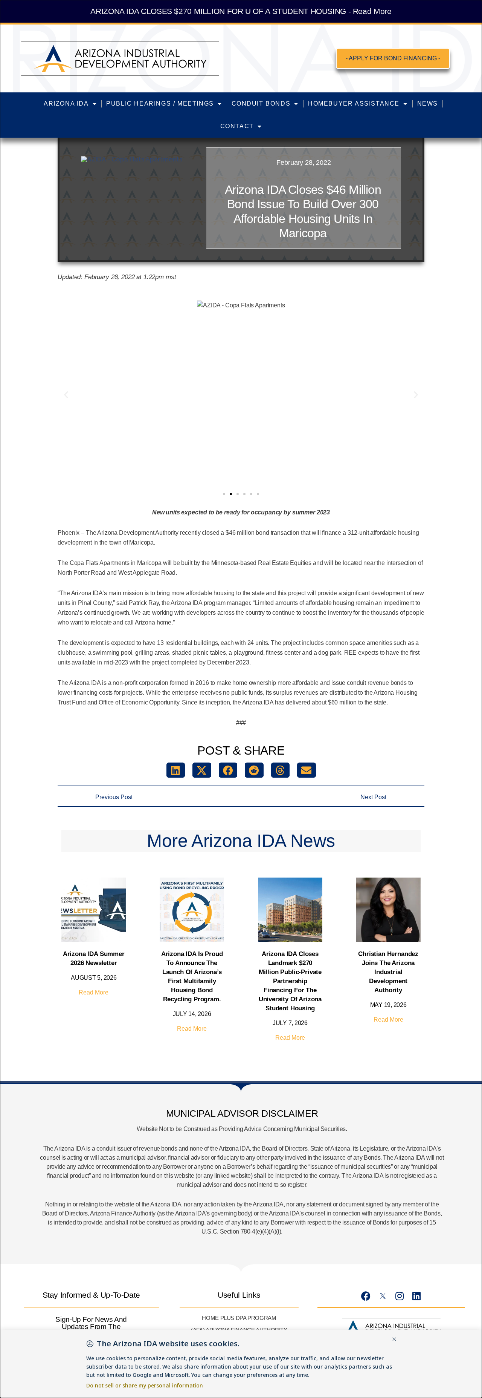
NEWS (427, 103)
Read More (93, 992)
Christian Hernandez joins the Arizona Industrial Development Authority (388, 972)
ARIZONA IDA (66, 103)
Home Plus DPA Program (239, 1318)
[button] (66, 394)
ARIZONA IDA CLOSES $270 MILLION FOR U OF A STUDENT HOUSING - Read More (240, 11)
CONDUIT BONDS (261, 103)
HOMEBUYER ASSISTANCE (354, 103)
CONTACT (237, 126)
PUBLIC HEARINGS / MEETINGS (160, 103)
